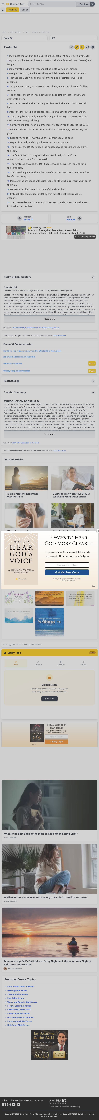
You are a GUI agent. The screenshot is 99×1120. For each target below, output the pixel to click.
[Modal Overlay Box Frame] (49, 560)
